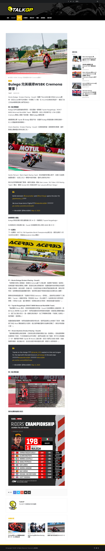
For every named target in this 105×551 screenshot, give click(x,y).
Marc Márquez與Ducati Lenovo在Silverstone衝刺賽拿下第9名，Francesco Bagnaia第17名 (90, 76)
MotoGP (13, 17)
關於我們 (49, 17)
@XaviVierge (41, 196)
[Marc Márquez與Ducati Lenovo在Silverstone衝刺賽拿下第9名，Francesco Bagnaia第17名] (76, 75)
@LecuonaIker (29, 196)
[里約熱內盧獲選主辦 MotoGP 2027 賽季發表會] (76, 67)
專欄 (37, 17)
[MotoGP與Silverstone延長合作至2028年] (76, 86)
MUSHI (36, 548)
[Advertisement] (36, 26)
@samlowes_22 (17, 198)
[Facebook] (68, 1)
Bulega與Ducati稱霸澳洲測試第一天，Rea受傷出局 (16, 536)
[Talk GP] (20, 9)
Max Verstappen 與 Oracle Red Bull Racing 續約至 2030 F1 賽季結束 (89, 58)
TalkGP (10, 93)
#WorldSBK (41, 357)
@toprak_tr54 (36, 352)
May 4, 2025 (35, 210)
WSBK (19, 17)
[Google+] (22, 492)
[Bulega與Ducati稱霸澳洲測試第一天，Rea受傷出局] (16, 527)
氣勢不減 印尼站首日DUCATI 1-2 (56, 535)
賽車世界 (32, 17)
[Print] (29, 492)
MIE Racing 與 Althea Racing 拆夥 (36, 536)
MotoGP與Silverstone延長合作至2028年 (90, 84)
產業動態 (43, 17)
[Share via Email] (25, 492)
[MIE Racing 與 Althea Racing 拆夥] (36, 527)
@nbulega (40, 355)
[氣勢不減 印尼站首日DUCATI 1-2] (56, 527)
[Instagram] (73, 1)
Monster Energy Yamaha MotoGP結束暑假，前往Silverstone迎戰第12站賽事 (89, 93)
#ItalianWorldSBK (41, 203)
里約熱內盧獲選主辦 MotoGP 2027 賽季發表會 (89, 66)
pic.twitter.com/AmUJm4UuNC (23, 206)
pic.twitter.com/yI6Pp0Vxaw (22, 360)
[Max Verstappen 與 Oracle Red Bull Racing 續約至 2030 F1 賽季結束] (76, 59)
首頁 (8, 17)
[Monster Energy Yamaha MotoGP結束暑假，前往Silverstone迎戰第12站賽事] (76, 93)
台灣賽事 (25, 17)
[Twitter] (71, 1)
